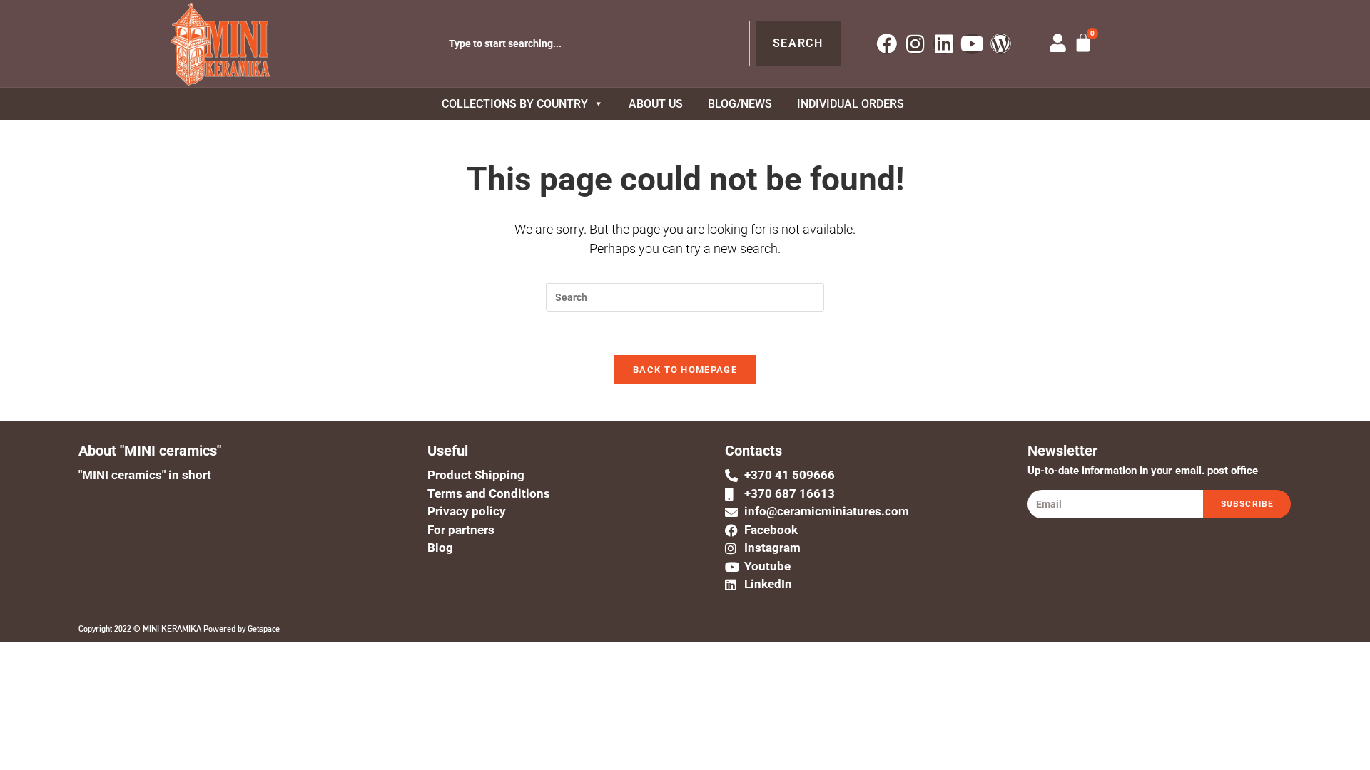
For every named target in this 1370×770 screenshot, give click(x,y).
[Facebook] (886, 44)
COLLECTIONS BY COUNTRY (515, 104)
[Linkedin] (943, 44)
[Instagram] (915, 44)
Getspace (264, 629)
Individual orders (850, 104)
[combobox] (593, 43)
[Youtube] (972, 44)
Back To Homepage (685, 369)
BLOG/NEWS (740, 104)
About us (656, 104)
